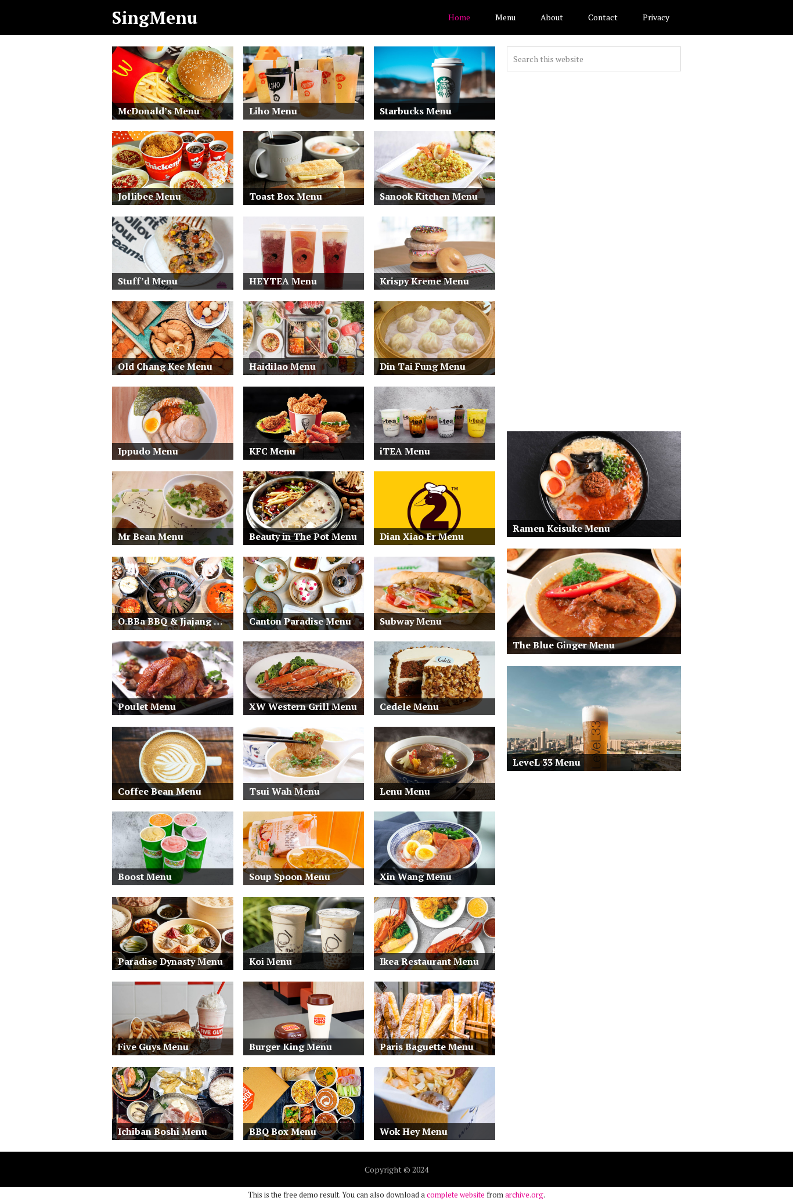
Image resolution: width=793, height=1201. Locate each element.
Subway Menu (411, 621)
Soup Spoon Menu (289, 876)
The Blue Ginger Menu (564, 645)
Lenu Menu (405, 791)
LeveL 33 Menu (547, 762)
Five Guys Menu (153, 1046)
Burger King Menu (290, 1046)
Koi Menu (270, 961)
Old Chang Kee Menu (165, 366)
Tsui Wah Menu (284, 791)
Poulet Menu (147, 706)
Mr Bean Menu (150, 536)
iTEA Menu (405, 451)
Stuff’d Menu (148, 281)
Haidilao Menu (282, 366)
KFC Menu (272, 451)
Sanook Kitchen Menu (429, 196)
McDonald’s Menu (159, 110)
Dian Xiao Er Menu (422, 536)
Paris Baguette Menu (427, 1046)
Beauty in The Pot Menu (303, 536)
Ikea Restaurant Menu (429, 961)
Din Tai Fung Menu (423, 366)
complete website (456, 1194)
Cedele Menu (409, 706)
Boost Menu (145, 876)
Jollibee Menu (149, 196)
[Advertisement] (594, 251)
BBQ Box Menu (282, 1131)
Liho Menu (273, 110)
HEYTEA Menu (283, 281)
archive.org (524, 1194)
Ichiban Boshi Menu (162, 1131)
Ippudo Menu (148, 451)
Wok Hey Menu (414, 1131)
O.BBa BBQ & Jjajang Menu (175, 621)
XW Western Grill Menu (303, 706)
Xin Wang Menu (416, 876)
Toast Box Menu (285, 196)
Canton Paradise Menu (300, 621)
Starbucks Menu (416, 110)
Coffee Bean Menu (159, 791)
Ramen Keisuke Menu (561, 528)
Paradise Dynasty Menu (170, 961)
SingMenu (155, 17)
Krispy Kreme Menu (424, 281)
